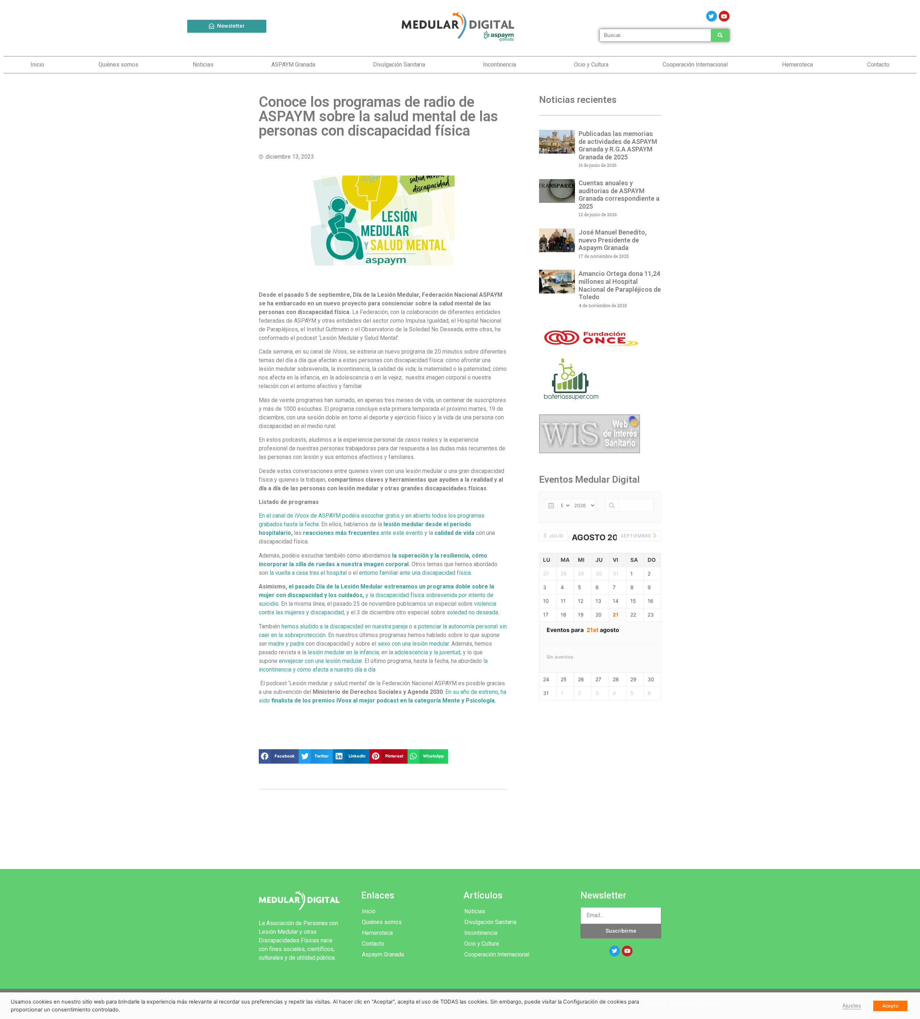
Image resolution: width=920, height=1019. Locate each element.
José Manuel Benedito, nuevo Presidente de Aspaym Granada (613, 239)
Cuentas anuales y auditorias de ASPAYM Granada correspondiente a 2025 (619, 194)
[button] (227, 26)
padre (297, 643)
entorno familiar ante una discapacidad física (415, 572)
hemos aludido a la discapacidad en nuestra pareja (344, 626)
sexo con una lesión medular (413, 643)
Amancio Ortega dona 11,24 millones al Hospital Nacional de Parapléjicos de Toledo (620, 285)
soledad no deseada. (472, 612)
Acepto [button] (890, 1006)
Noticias (203, 64)
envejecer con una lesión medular (320, 661)
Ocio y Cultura (591, 64)
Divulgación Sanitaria (399, 64)
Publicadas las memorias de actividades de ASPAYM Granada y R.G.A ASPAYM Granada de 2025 (618, 145)
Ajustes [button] (851, 1005)
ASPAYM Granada (293, 64)
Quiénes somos (118, 64)
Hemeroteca (797, 64)
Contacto (878, 64)
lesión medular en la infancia (343, 652)
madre (276, 643)
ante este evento (363, 532)
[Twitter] (711, 16)
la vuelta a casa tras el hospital (308, 572)
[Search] (720, 35)
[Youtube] (724, 16)
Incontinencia (499, 64)
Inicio (37, 64)
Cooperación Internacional (695, 64)
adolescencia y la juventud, (428, 652)
